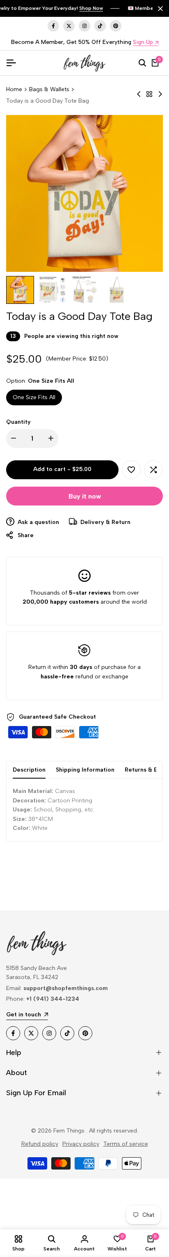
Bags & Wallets (49, 89)
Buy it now (85, 496)
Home (14, 89)
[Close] (159, 9)
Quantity (18, 421)
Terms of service (125, 1143)
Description (29, 769)
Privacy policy (80, 1143)
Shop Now (91, 8)
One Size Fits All (34, 397)
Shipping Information (85, 769)
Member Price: (67, 358)
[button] (131, 469)
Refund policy (39, 1143)
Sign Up (143, 42)
